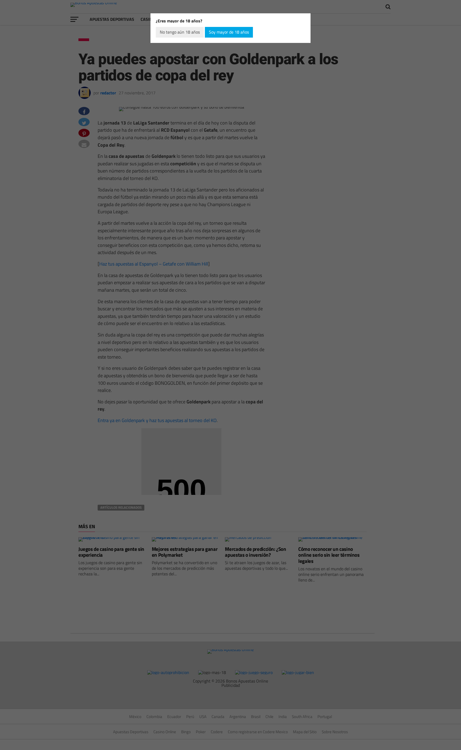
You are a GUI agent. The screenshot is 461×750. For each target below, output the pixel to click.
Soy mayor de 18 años (229, 32)
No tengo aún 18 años (180, 32)
